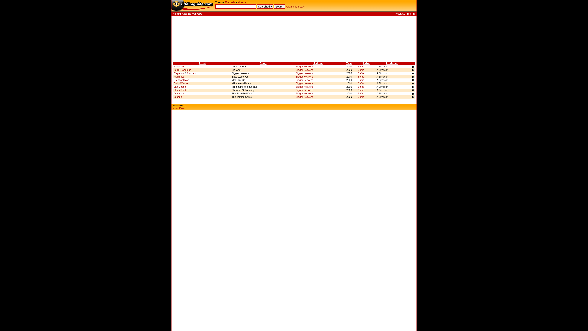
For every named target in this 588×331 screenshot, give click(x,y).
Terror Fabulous (182, 70)
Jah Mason (180, 87)
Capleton (179, 73)
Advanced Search (296, 6)
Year (349, 63)
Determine (179, 93)
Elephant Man (181, 80)
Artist (202, 63)
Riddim (318, 63)
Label (366, 63)
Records (230, 2)
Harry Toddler (181, 90)
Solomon (179, 66)
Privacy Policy (178, 108)
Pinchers (191, 73)
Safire (361, 66)
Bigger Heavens (304, 66)
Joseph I (178, 97)
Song (263, 63)
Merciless (179, 76)
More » (241, 2)
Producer (392, 63)
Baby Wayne (181, 83)
